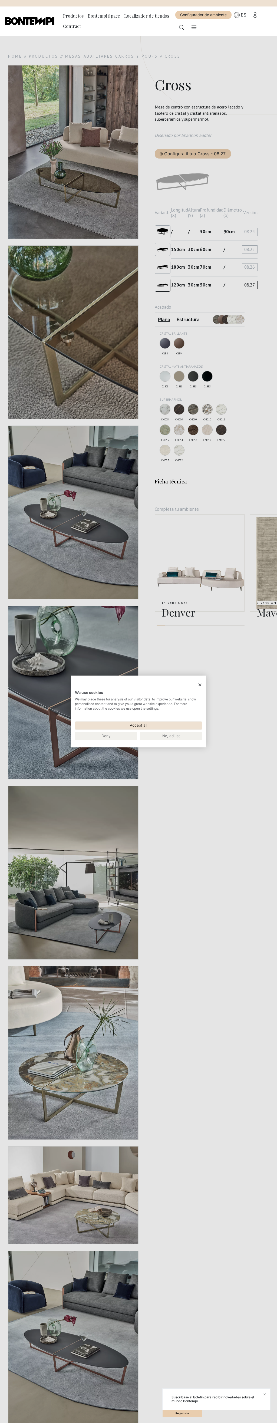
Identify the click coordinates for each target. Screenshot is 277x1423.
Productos (73, 16)
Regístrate (182, 1413)
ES (243, 15)
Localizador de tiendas (146, 16)
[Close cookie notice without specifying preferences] (200, 685)
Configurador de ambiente (203, 14)
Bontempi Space (104, 16)
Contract (72, 26)
